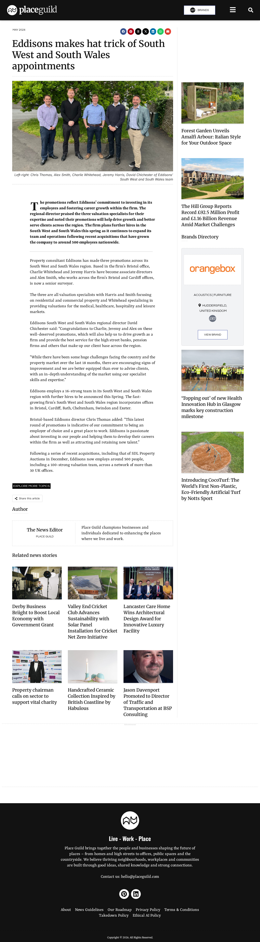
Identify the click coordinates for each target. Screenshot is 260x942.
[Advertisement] (212, 52)
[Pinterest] (124, 894)
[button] (123, 31)
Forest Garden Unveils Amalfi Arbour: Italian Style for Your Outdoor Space (211, 137)
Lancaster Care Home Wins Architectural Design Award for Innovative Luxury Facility (147, 619)
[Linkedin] (136, 894)
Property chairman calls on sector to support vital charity (34, 696)
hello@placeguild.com (140, 877)
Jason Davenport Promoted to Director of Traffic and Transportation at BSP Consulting (148, 702)
